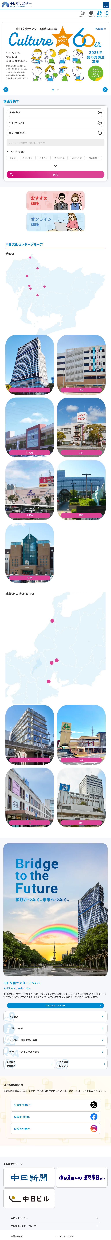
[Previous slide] (5, 89)
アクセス (13, 1016)
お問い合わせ (17, 1236)
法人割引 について (63, 1064)
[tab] (53, 90)
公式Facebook (22, 1116)
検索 (55, 174)
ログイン (106, 16)
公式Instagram (22, 1128)
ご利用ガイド (91, 16)
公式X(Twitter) (22, 1104)
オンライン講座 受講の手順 (23, 1040)
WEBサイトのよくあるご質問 (24, 1052)
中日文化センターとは (55, 1005)
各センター (82, 16)
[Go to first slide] (105, 89)
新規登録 (99, 16)
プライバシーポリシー (65, 1236)
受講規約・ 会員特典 (12, 1064)
